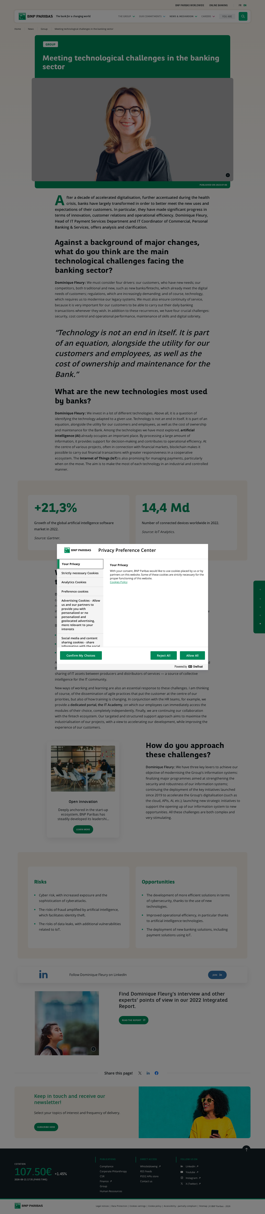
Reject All (163, 655)
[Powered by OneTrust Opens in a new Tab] (190, 666)
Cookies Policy (119, 582)
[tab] (80, 564)
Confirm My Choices (80, 655)
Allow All (192, 655)
